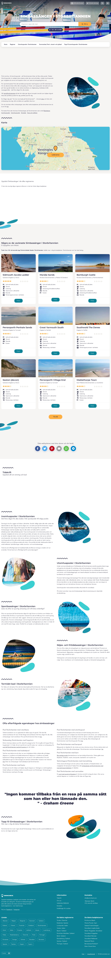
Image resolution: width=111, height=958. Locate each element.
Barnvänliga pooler (62, 755)
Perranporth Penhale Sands (17, 327)
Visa (18, 300)
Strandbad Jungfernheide (92, 928)
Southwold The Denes (88, 327)
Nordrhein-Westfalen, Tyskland (65, 933)
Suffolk (85, 330)
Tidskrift (59, 898)
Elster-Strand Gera (90, 946)
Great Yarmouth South (52, 327)
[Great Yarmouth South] (55, 316)
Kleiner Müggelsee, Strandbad (93, 931)
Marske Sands (47, 275)
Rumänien (5, 939)
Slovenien (41, 939)
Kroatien (19, 930)
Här (4, 761)
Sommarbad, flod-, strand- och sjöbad (50, 44)
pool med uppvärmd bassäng (67, 774)
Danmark (32, 921)
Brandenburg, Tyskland (63, 938)
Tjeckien (13, 944)
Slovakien (32, 939)
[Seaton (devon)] (18, 368)
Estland (5, 925)
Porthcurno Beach (90, 920)
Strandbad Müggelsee (91, 933)
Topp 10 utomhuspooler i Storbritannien (75, 44)
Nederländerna (14, 935)
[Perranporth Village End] (55, 368)
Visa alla (55, 416)
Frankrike (21, 925)
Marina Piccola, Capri (91, 923)
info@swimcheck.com (91, 898)
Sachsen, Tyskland (62, 941)
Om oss (59, 900)
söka (42, 99)
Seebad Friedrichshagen (92, 925)
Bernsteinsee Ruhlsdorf (91, 944)
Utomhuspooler (15, 113)
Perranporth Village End (52, 380)
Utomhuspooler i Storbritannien (27, 44)
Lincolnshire (99, 382)
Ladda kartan (55, 155)
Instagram (17, 909)
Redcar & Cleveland (62, 277)
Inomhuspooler (5, 113)
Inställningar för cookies (63, 908)
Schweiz (23, 939)
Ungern (22, 944)
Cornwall (17, 330)
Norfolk (48, 330)
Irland (4, 930)
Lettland (28, 930)
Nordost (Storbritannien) (47, 277)
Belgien (14, 921)
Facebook (9, 909)
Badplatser (47, 111)
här (8, 106)
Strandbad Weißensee (91, 938)
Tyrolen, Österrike (62, 920)
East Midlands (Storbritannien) (85, 382)
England (42, 330)
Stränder (23, 113)
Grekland (31, 925)
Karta (5, 44)
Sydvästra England (8, 277)
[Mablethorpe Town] (92, 368)
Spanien (5, 944)
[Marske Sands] (55, 263)
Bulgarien (22, 921)
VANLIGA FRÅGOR (63, 903)
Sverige (14, 939)
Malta (4, 935)
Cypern (30, 944)
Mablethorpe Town (87, 380)
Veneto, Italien (61, 928)
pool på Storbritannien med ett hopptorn (15, 747)
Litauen (37, 930)
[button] (77, 3)
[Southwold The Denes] (92, 316)
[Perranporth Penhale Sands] (18, 316)
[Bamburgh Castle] (92, 263)
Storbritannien (55, 12)
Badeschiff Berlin (89, 941)
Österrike (25, 935)
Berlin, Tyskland (61, 936)
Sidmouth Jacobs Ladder (16, 275)
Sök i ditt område (56, 29)
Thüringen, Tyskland (62, 944)
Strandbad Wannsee (90, 936)
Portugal (42, 935)
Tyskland (41, 921)
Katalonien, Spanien (62, 923)
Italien (11, 930)
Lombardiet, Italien (62, 925)
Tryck (83, 954)
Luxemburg (46, 930)
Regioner (12, 44)
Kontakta (59, 906)
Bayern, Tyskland (61, 931)
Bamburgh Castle (86, 275)
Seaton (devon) (11, 380)
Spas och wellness (32, 113)
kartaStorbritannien (9, 93)
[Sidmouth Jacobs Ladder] (18, 263)
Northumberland (98, 277)
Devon (17, 277)
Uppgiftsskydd (91, 954)
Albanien (5, 921)
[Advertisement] (53, 61)
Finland (13, 925)
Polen (33, 935)
